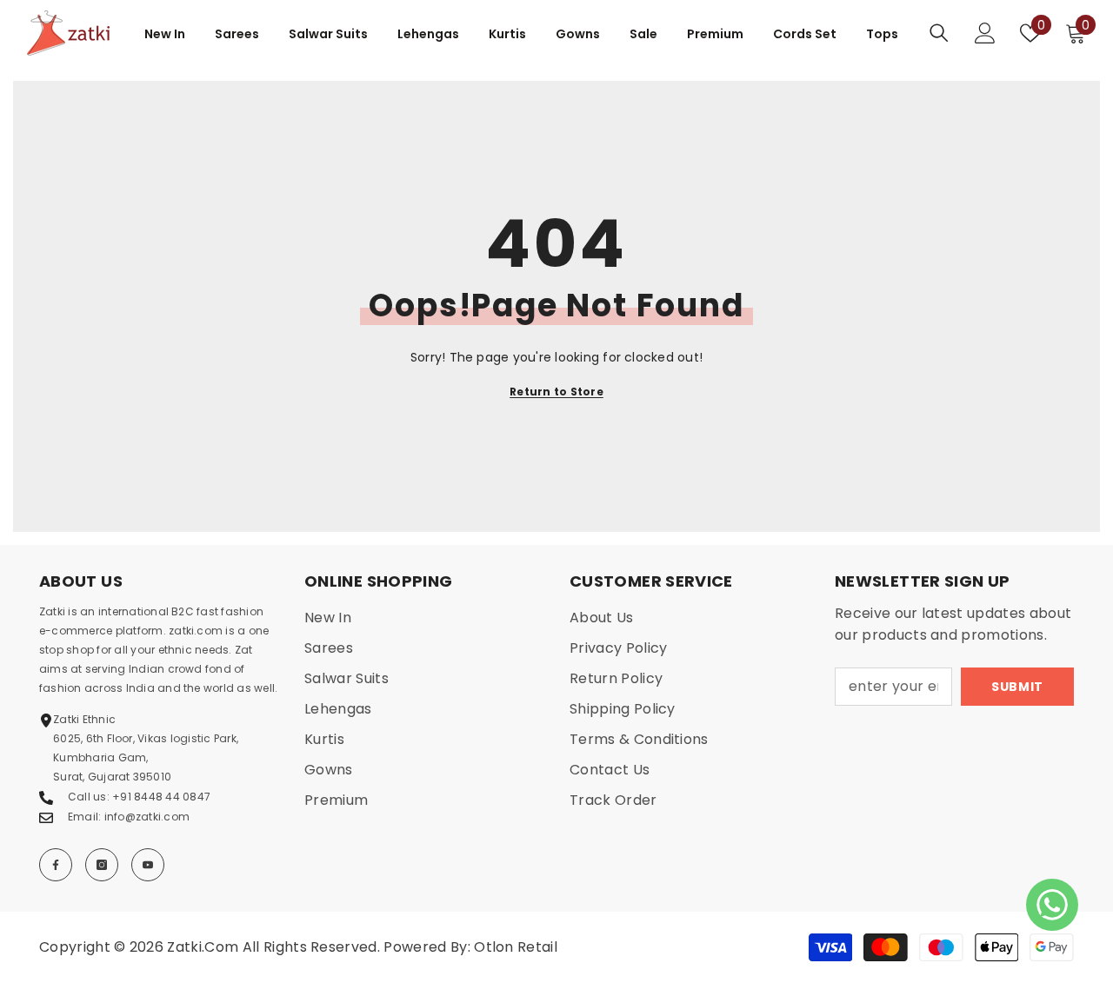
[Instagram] (101, 864)
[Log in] (985, 33)
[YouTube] (147, 864)
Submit (1017, 686)
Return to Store (556, 391)
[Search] (939, 32)
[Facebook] (55, 864)
